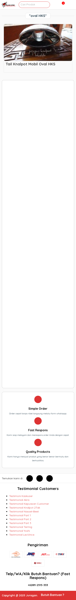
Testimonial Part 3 (20, 523)
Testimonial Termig (20, 527)
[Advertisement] (38, 234)
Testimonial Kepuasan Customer (29, 503)
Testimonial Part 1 (20, 515)
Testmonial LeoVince (21, 534)
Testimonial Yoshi (19, 530)
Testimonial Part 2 (20, 519)
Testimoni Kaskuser (21, 496)
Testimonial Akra (19, 500)
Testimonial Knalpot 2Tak (24, 507)
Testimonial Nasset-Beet (24, 511)
